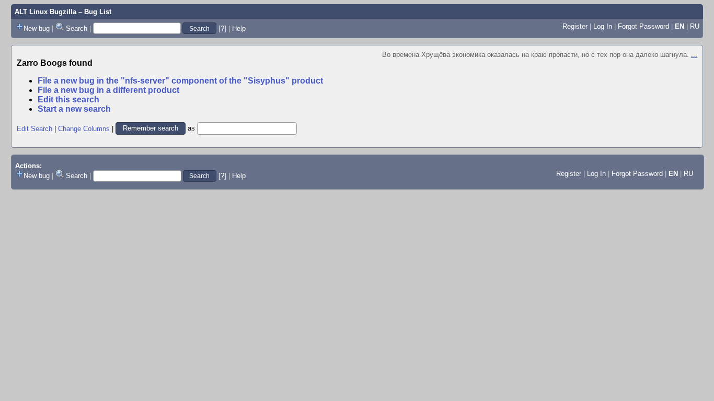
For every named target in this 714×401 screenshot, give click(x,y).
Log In (602, 26)
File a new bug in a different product (108, 90)
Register (575, 26)
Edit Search (34, 128)
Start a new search (74, 108)
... (694, 54)
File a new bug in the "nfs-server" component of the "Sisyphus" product (180, 80)
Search (76, 28)
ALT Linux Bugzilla (45, 12)
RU (694, 26)
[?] (222, 28)
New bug (37, 28)
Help (239, 28)
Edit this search (68, 99)
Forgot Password (643, 26)
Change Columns (84, 128)
